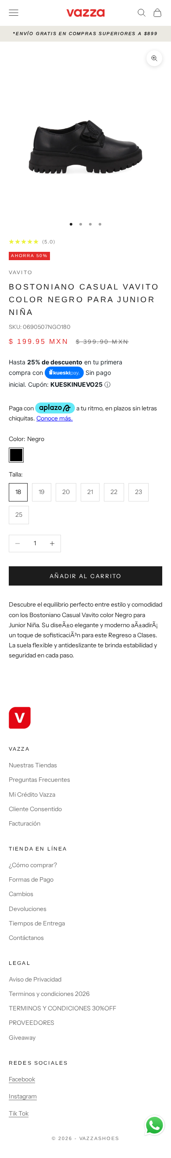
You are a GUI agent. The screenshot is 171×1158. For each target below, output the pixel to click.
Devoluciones (27, 909)
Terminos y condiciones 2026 (49, 994)
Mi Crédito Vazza (32, 794)
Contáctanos (26, 938)
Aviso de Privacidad (35, 979)
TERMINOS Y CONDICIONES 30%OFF (62, 1008)
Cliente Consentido (35, 809)
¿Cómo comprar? (33, 865)
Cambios (21, 894)
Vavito (20, 272)
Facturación (24, 823)
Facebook (22, 1079)
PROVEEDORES (31, 1023)
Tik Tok (18, 1113)
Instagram (23, 1096)
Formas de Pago (31, 879)
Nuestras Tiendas (33, 765)
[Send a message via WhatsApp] (154, 1125)
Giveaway (22, 1037)
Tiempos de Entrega (37, 923)
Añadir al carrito (85, 575)
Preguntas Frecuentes (39, 780)
